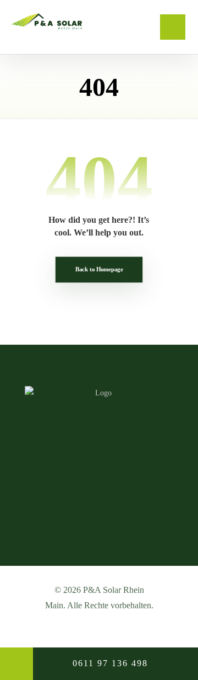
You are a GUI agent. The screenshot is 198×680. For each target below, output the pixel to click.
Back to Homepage (99, 269)
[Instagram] (99, 513)
